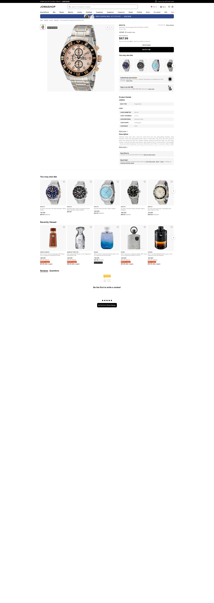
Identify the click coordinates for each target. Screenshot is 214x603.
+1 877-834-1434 (150, 161)
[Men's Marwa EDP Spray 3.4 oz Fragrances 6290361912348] (90, 227)
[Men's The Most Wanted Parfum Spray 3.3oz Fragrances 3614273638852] (171, 227)
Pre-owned (157, 12)
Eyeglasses (110, 12)
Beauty (131, 12)
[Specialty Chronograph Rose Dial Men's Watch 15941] (111, 27)
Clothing (139, 12)
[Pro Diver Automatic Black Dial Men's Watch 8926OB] (144, 181)
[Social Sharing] (107, 27)
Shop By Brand (44, 12)
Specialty (56, 20)
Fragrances (121, 12)
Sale (172, 12)
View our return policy (149, 154)
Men (54, 12)
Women (62, 12)
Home (41, 20)
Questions (54, 271)
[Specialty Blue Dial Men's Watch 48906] (117, 181)
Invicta (51, 20)
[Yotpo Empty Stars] (161, 25)
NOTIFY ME (146, 49)
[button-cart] (172, 7)
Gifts (165, 12)
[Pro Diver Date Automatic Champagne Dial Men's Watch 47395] (171, 181)
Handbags (89, 12)
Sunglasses (99, 12)
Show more (122, 147)
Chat (161, 161)
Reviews (44, 271)
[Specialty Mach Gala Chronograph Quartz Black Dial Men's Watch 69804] (90, 181)
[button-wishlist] (169, 7)
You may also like (126, 55)
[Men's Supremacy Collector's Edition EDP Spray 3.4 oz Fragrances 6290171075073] (144, 227)
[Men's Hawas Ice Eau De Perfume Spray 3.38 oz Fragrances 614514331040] (117, 227)
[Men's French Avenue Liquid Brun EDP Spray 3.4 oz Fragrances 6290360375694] (64, 227)
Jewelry (79, 12)
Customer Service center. (127, 163)
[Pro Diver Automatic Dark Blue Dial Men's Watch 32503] (64, 181)
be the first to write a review (107, 305)
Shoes (148, 12)
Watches (70, 12)
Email (157, 161)
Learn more (129, 80)
